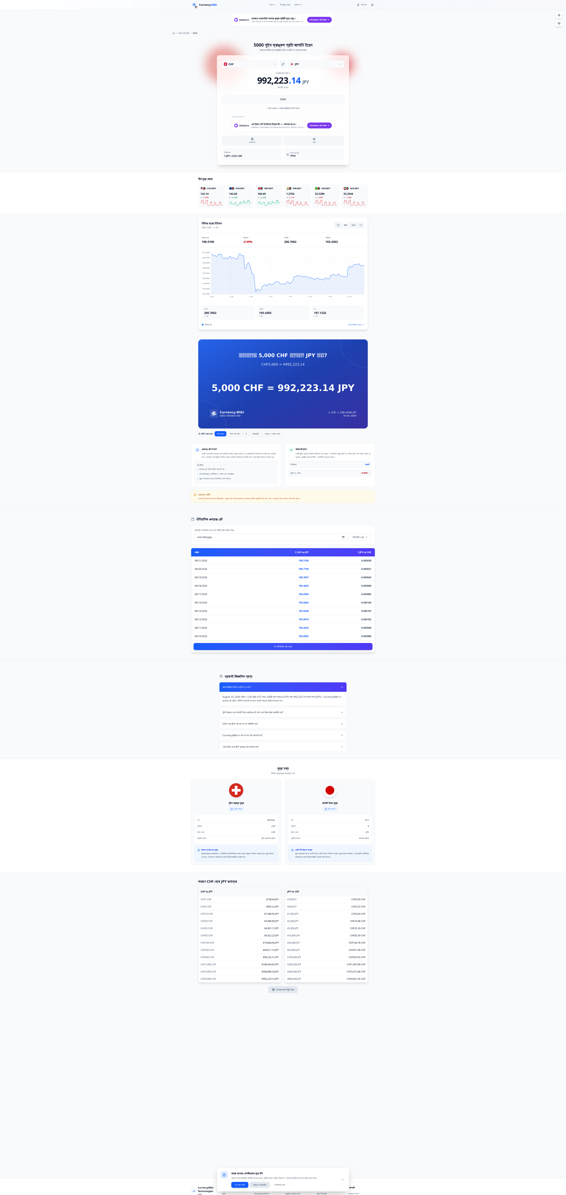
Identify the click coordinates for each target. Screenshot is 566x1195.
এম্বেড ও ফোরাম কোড (272, 433)
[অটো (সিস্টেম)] (559, 23)
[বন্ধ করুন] (342, 1179)
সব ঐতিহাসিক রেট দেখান (283, 646)
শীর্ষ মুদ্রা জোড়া (285, 4)
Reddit (255, 433)
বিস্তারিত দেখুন (358, 537)
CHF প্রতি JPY (184, 33)
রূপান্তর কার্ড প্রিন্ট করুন (285, 989)
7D (338, 225)
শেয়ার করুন (220, 433)
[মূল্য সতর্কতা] (372, 4)
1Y (360, 225)
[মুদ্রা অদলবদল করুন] (283, 64)
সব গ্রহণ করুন (240, 1184)
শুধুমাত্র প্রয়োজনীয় (259, 1184)
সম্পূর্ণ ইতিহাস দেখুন (354, 324)
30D (345, 225)
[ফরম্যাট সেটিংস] (559, 15)
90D (353, 225)
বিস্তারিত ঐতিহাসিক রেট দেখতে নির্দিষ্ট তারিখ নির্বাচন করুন (214, 530)
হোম (173, 33)
